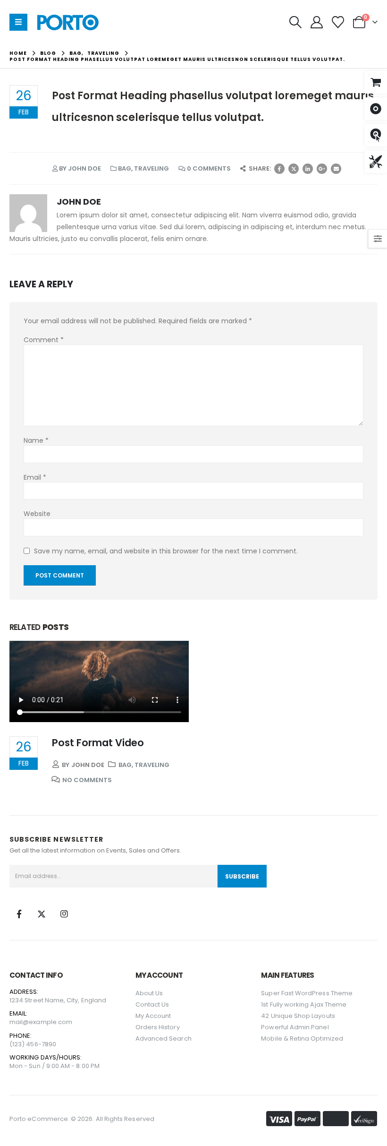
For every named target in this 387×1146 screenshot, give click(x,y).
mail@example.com (40, 1021)
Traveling (151, 168)
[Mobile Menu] (18, 22)
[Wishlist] (338, 22)
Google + (322, 169)
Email (336, 169)
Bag (124, 168)
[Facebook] (18, 914)
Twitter (293, 169)
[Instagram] (64, 914)
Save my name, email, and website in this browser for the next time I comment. (166, 551)
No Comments (87, 779)
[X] (41, 914)
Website (37, 513)
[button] (295, 22)
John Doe (84, 168)
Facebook (279, 169)
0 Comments (209, 168)
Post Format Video (98, 743)
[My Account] (316, 22)
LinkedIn (308, 169)
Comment (44, 340)
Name (36, 440)
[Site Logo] (68, 22)
